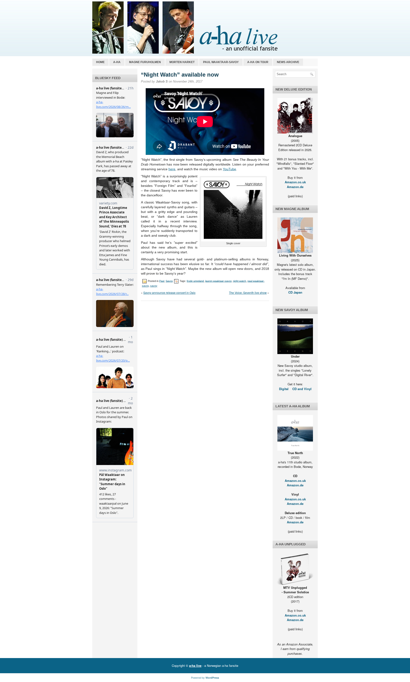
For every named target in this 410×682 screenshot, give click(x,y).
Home (100, 62)
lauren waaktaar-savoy (218, 280)
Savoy (169, 280)
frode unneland (195, 280)
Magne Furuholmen (145, 62)
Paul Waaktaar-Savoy (221, 62)
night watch (239, 280)
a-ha (117, 62)
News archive (288, 62)
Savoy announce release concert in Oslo (169, 292)
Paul (161, 280)
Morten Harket (182, 62)
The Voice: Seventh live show (248, 292)
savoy (153, 285)
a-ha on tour (257, 62)
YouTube (229, 169)
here (171, 169)
